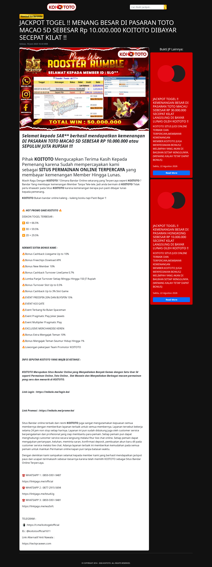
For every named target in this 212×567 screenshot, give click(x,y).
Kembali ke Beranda (31, 16)
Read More (171, 172)
